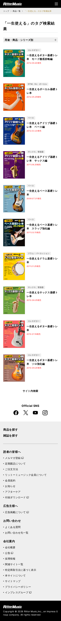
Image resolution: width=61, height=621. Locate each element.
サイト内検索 (30, 390)
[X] (25, 412)
